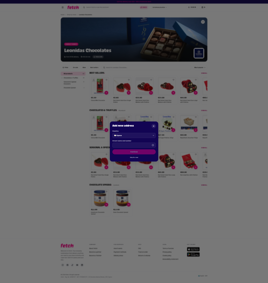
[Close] (154, 126)
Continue (134, 152)
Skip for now (134, 157)
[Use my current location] (153, 145)
